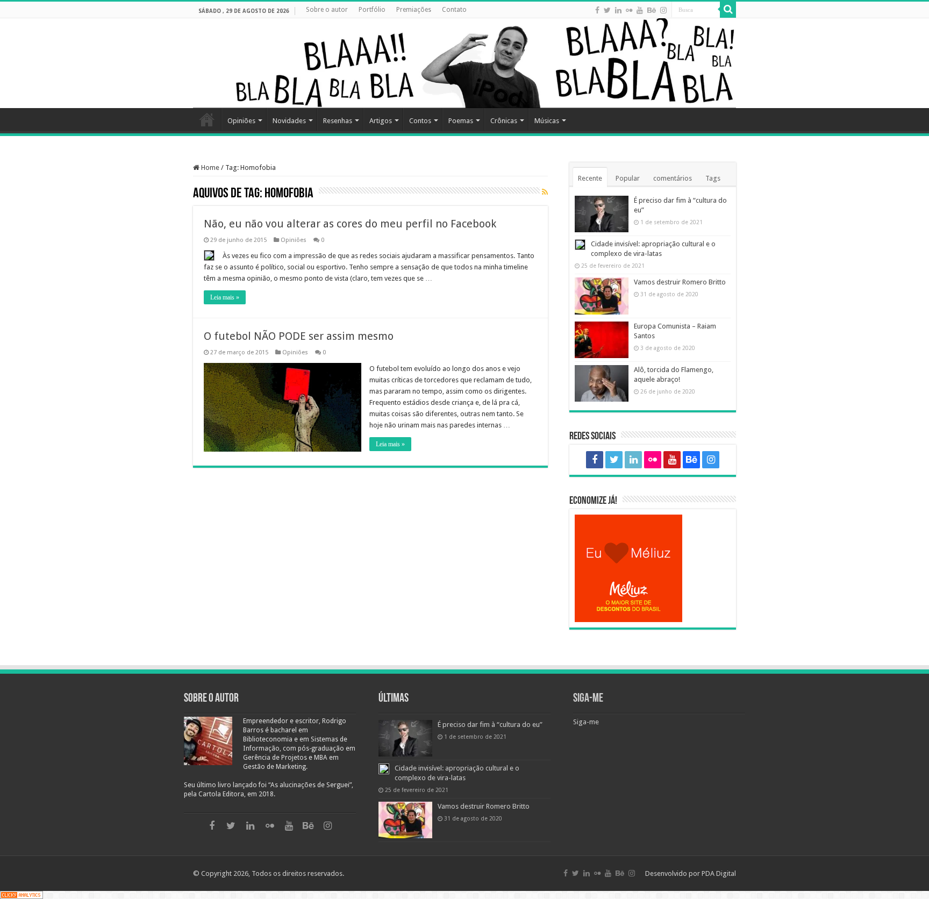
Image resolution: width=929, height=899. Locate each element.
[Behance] (651, 10)
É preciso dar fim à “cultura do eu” (490, 724)
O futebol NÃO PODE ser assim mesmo (299, 336)
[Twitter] (607, 10)
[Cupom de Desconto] (653, 568)
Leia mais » (224, 297)
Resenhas (337, 121)
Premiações (413, 9)
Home (207, 119)
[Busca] (728, 10)
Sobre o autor (327, 9)
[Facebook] (597, 10)
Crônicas (503, 121)
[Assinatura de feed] (545, 192)
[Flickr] (629, 10)
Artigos (380, 121)
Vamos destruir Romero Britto (680, 282)
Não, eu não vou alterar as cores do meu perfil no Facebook (350, 223)
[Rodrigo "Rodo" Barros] (464, 63)
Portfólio (372, 9)
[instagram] (663, 10)
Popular (628, 178)
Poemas (460, 121)
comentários (672, 178)
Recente (590, 178)
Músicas (546, 121)
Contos (420, 121)
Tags (712, 178)
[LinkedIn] (618, 10)
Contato (454, 9)
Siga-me (588, 699)
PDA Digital (719, 873)
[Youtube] (639, 10)
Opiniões (241, 121)
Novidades (289, 121)
